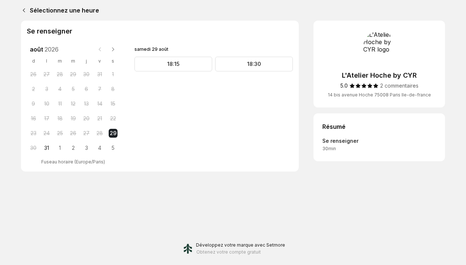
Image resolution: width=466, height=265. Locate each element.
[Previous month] (100, 49)
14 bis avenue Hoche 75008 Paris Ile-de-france (379, 95)
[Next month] (113, 49)
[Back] (22, 10)
